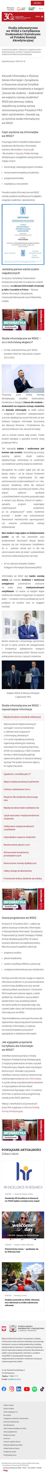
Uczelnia (30, 1194)
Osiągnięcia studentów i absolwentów (16, 1418)
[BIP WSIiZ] (5, 1471)
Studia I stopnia (9, 1405)
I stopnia (26, 149)
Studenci (17, 1245)
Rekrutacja (18, 1295)
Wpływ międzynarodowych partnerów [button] (21, 781)
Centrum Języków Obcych (12, 1442)
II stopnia (18, 153)
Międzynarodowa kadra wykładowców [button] (21, 808)
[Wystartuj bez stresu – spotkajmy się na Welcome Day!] (23, 1226)
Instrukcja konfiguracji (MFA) (12, 1468)
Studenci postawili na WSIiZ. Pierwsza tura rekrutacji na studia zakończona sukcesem (22, 1302)
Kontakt (39, 1468)
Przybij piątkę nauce (10, 1455)
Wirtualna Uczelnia (10, 9)
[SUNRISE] (21, 8)
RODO (25, 1468)
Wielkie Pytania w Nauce (11, 1448)
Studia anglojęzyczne (11, 1412)
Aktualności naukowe (21, 1194)
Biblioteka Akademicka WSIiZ (13, 1445)
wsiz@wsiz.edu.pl (14, 1379)
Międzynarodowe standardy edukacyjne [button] (22, 717)
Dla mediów (31, 1468)
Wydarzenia (29, 1245)
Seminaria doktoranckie (11, 1422)
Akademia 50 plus (9, 1435)
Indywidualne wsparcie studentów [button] (20, 837)
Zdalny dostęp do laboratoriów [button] (18, 871)
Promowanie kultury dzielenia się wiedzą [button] (23, 878)
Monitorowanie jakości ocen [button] (17, 844)
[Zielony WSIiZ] (32, 9)
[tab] (23, 717)
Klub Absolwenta (9, 1425)
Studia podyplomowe (10, 1432)
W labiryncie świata (10, 1452)
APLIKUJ (37, 3)
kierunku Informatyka (31, 1078)
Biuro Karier (7, 1415)
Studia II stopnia (9, 1408)
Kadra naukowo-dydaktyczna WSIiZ (15, 1428)
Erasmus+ (7, 1438)
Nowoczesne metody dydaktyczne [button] (20, 863)
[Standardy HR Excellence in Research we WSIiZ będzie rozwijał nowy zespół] (23, 1175)
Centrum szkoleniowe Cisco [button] (17, 789)
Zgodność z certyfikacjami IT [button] (17, 774)
